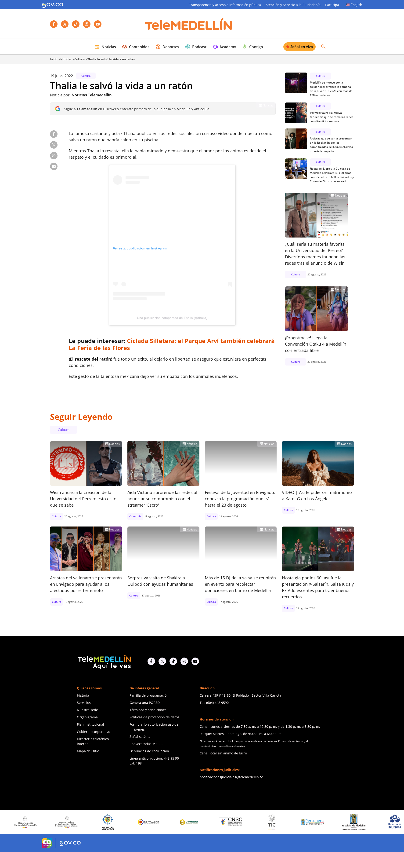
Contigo (252, 47)
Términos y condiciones (148, 710)
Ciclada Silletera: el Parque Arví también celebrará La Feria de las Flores (172, 344)
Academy (224, 47)
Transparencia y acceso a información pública (225, 5)
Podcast (195, 47)
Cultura (79, 59)
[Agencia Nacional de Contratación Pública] (33, 822)
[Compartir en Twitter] (54, 145)
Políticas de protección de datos (154, 717)
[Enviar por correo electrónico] (54, 166)
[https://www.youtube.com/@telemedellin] (195, 661)
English (356, 4)
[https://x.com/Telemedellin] (162, 661)
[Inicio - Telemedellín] (188, 24)
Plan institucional (90, 724)
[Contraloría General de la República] (115, 822)
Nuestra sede (87, 710)
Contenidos (135, 47)
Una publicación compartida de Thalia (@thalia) (172, 318)
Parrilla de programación (149, 695)
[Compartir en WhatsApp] (54, 155)
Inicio (54, 59)
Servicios (84, 702)
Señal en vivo (301, 46)
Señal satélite (140, 736)
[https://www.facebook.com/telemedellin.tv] (151, 661)
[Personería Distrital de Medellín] (279, 822)
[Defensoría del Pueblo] (361, 822)
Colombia (135, 516)
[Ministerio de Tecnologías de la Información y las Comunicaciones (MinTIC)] (238, 822)
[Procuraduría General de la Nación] (74, 821)
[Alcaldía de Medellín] (320, 822)
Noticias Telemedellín (92, 95)
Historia (83, 695)
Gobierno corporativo (93, 731)
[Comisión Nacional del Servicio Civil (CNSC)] (197, 821)
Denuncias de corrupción (149, 751)
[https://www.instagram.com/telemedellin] (184, 661)
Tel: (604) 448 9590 (214, 702)
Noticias (105, 47)
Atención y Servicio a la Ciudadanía (293, 5)
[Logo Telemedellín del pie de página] (104, 661)
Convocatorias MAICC (146, 744)
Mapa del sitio (88, 751)
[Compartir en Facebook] (54, 134)
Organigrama (87, 717)
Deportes (167, 47)
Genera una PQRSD (145, 702)
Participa (332, 5)
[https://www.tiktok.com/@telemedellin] (173, 661)
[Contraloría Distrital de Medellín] (156, 822)
